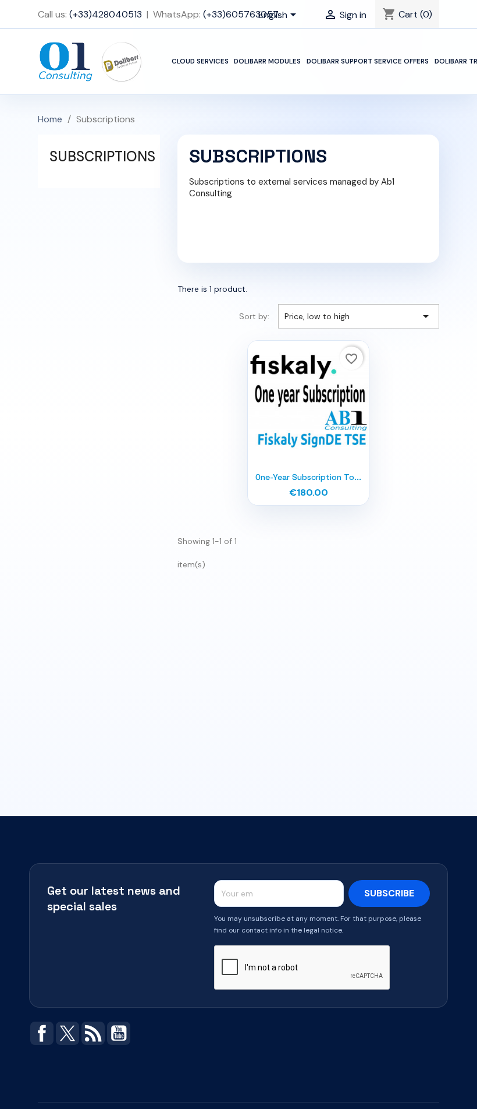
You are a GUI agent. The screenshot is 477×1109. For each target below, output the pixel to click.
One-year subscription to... (308, 477)
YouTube (118, 1033)
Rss (93, 1033)
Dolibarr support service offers (368, 61)
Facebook (42, 1033)
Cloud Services (200, 61)
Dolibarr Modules (267, 61)
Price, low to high (358, 316)
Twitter (67, 1033)
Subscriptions (102, 156)
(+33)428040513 (105, 14)
